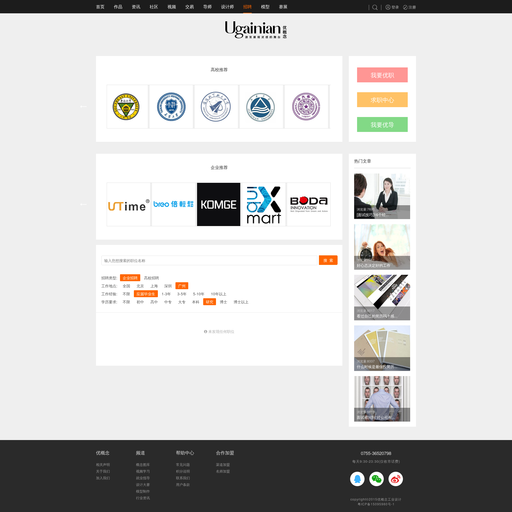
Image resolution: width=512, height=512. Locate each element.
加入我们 (103, 477)
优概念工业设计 (389, 499)
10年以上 (218, 293)
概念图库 (143, 464)
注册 (411, 7)
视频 (171, 6)
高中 (154, 301)
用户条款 (183, 484)
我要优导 (382, 124)
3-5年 (182, 293)
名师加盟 (223, 471)
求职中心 (382, 99)
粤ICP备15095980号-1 (376, 504)
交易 (189, 6)
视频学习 (143, 471)
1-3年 (166, 293)
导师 (207, 6)
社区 (154, 6)
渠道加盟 (223, 464)
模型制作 (143, 491)
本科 (195, 301)
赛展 (283, 6)
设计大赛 (143, 484)
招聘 (247, 6)
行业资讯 (143, 497)
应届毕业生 (146, 293)
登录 (394, 7)
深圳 (168, 285)
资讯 (136, 6)
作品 (118, 6)
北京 (140, 285)
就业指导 (143, 477)
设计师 (227, 6)
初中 (140, 301)
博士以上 (241, 301)
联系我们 (183, 477)
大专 (182, 301)
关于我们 (103, 471)
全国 (126, 285)
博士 (223, 301)
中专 (168, 301)
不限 (126, 293)
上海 (154, 285)
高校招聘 (151, 277)
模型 (265, 6)
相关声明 (103, 464)
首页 (100, 6)
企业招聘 (130, 277)
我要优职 (382, 75)
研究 (209, 301)
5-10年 (199, 293)
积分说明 (183, 471)
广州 (182, 285)
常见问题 (183, 464)
